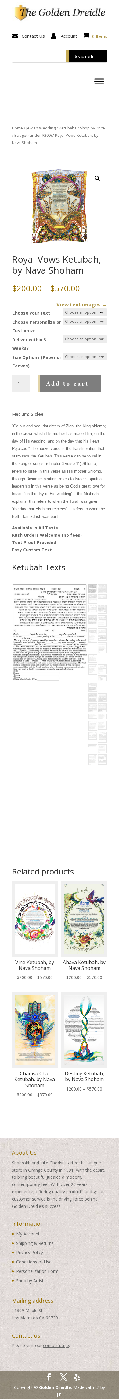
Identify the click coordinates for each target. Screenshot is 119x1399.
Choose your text (31, 313)
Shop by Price (92, 128)
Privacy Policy (29, 1252)
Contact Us (33, 36)
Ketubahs (68, 128)
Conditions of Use (34, 1262)
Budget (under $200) (33, 135)
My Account (28, 1234)
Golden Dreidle (55, 1387)
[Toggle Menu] (99, 81)
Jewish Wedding (41, 128)
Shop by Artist (30, 1281)
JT (59, 1394)
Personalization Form (37, 1271)
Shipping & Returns (35, 1243)
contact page (56, 1345)
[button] (97, 178)
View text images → (81, 304)
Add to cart (67, 383)
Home (17, 128)
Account (69, 36)
